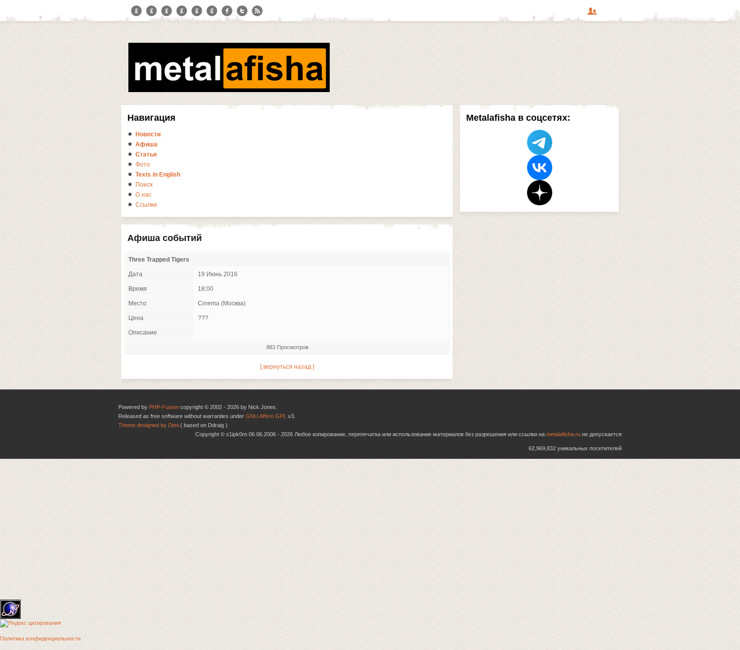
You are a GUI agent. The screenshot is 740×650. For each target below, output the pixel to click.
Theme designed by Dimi (148, 425)
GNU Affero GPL (266, 416)
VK (166, 11)
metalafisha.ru (563, 434)
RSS (257, 11)
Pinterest (196, 11)
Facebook (227, 11)
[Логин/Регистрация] (593, 15)
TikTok (211, 11)
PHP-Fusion (164, 407)
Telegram (136, 11)
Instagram (151, 11)
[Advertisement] (302, 529)
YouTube (181, 11)
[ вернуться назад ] (287, 367)
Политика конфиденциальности (40, 638)
